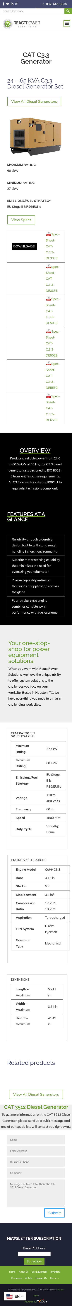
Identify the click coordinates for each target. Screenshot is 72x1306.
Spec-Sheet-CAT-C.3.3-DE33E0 (53, 246)
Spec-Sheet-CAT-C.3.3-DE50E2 (53, 343)
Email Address (34, 1248)
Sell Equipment (39, 1271)
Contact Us (41, 1278)
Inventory (55, 1271)
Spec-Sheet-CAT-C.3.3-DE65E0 (53, 408)
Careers (54, 1278)
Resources (16, 1278)
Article (28, 1278)
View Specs (21, 219)
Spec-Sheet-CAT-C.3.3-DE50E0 (53, 311)
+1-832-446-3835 (54, 4)
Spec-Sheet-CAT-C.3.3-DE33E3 (53, 279)
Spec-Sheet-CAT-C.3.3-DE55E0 (53, 376)
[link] (4, 4)
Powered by (31, 1301)
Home (12, 1271)
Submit (54, 1212)
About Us (23, 1271)
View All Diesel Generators (34, 101)
